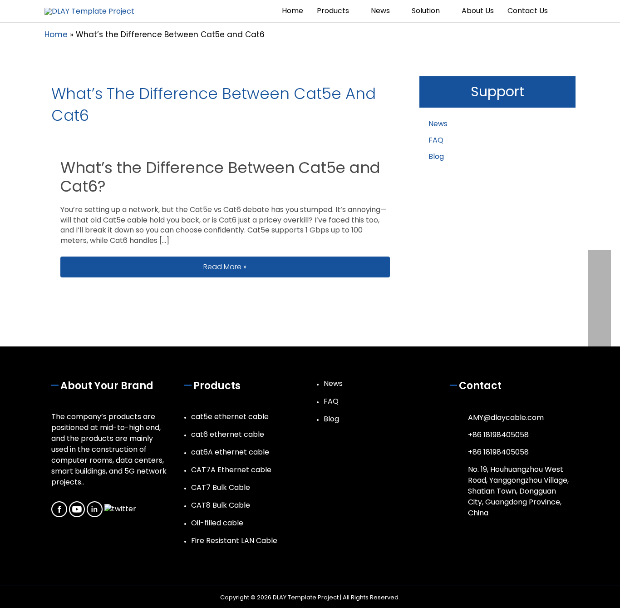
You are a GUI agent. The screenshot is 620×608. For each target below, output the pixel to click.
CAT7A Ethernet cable (231, 470)
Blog (436, 156)
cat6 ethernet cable (227, 434)
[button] (565, 11)
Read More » (289, 266)
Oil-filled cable (217, 523)
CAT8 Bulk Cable (220, 505)
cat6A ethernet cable (230, 452)
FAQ (435, 140)
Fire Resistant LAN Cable (234, 540)
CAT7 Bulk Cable (220, 487)
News (438, 124)
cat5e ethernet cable (230, 416)
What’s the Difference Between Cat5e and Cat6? (220, 177)
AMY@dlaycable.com (506, 417)
